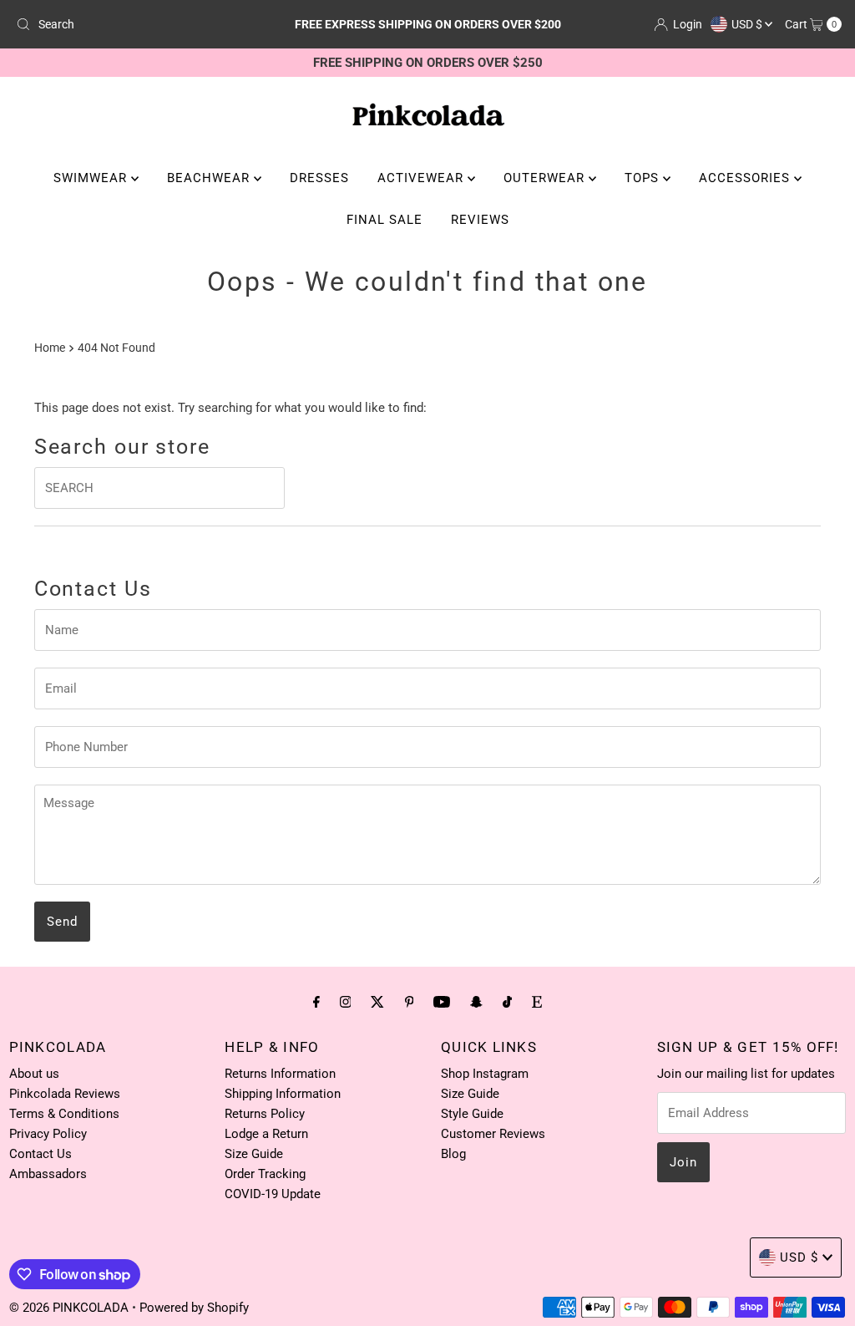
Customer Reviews (493, 1133)
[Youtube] (441, 1002)
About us (34, 1073)
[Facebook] (316, 1002)
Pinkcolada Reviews (64, 1093)
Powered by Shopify (194, 1307)
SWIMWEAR (92, 177)
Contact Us (40, 1153)
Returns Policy (265, 1113)
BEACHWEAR (210, 177)
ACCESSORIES (746, 177)
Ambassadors (48, 1173)
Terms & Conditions (64, 1113)
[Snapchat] (476, 1002)
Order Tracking (265, 1173)
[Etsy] (537, 1002)
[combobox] (144, 24)
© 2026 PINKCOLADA (70, 1307)
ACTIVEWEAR (422, 177)
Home (49, 347)
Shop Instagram (485, 1073)
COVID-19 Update (273, 1194)
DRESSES (319, 177)
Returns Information (280, 1073)
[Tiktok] (507, 1002)
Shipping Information (283, 1093)
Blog (453, 1153)
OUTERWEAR (546, 177)
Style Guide (472, 1113)
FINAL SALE (384, 219)
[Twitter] (377, 1002)
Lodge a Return (266, 1133)
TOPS (644, 177)
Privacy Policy (48, 1133)
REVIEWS (480, 219)
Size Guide (254, 1153)
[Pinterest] (409, 1002)
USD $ (748, 24)
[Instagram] (346, 1002)
